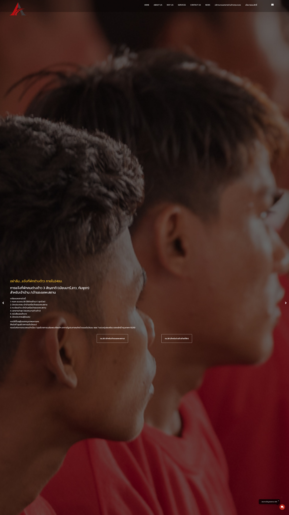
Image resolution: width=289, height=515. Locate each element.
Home (146, 5)
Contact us (195, 5)
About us (158, 5)
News (207, 5)
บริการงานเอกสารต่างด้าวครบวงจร (228, 5)
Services (182, 5)
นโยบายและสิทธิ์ (251, 5)
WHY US (170, 5)
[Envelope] (272, 5)
